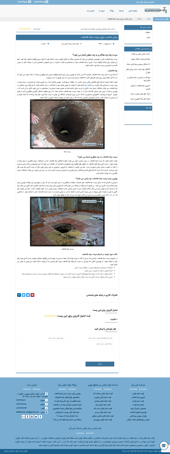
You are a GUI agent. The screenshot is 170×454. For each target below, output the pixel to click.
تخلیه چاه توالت (138, 404)
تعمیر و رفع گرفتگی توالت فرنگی (138, 419)
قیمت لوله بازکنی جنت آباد (103, 408)
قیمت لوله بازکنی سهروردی (103, 419)
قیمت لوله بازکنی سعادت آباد (103, 393)
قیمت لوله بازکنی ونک (102, 404)
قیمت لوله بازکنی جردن (103, 412)
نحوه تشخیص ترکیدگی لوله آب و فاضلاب (67, 404)
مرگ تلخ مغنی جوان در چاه (140, 93)
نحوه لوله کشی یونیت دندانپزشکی (67, 412)
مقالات (147, 32)
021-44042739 (21, 408)
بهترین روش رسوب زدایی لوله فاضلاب (67, 393)
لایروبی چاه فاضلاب (138, 397)
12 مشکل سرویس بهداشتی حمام (138, 64)
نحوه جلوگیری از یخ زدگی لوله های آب (67, 401)
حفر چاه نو (111, 195)
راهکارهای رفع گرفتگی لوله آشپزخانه (67, 397)
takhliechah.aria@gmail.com (27, 412)
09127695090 (22, 2)
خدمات (121, 10)
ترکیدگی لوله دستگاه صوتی (140, 59)
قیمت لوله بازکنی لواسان (102, 401)
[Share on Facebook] (19, 295)
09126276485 (39, 2)
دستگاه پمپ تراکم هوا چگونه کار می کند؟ (67, 419)
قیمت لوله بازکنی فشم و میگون (102, 416)
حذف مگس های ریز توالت (140, 54)
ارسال (100, 364)
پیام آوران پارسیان (9, 451)
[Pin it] (32, 295)
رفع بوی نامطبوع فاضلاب (138, 412)
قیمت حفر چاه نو (138, 401)
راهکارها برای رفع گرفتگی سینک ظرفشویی (67, 408)
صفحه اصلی (133, 10)
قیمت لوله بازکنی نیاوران (102, 397)
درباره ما (102, 10)
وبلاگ (112, 10)
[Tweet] (23, 295)
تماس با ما (90, 10)
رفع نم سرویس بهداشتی (138, 416)
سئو (16, 451)
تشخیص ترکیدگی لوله (138, 408)
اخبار (148, 37)
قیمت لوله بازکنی (138, 393)
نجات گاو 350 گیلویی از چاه (140, 99)
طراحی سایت (23, 451)
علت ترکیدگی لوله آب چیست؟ (67, 416)
